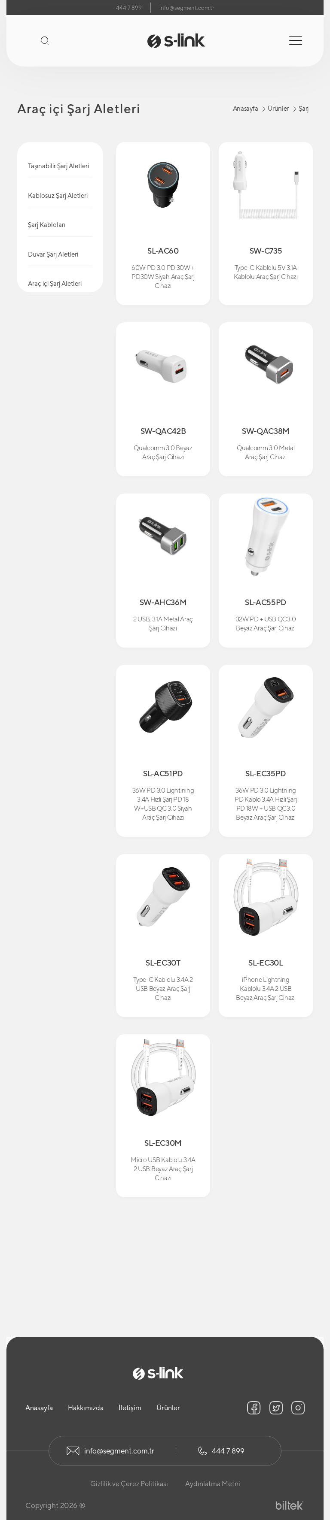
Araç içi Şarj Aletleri (55, 283)
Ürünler (278, 108)
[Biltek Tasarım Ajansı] (290, 1505)
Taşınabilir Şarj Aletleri (58, 166)
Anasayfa (245, 108)
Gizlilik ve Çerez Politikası (129, 1484)
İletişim (130, 1408)
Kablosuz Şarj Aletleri (58, 195)
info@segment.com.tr (186, 8)
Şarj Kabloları (46, 224)
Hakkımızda (86, 1408)
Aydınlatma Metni (212, 1484)
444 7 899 (129, 8)
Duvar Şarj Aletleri (53, 254)
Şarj (304, 108)
